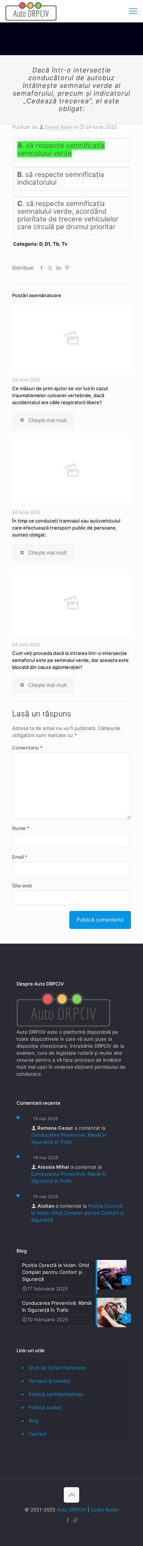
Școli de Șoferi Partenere (57, 1368)
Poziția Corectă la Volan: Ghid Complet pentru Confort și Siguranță (77, 1213)
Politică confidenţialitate (56, 1394)
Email (19, 857)
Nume (20, 828)
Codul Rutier (105, 1510)
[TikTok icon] (75, 1520)
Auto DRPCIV (71, 1510)
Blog (33, 1421)
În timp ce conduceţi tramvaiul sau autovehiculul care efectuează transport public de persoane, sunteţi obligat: (66, 528)
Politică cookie (45, 1407)
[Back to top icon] (71, 1495)
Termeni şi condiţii (49, 1381)
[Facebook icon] (67, 1520)
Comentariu (27, 748)
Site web (22, 885)
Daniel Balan (59, 127)
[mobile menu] (133, 11)
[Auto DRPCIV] (31, 11)
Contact (38, 1434)
